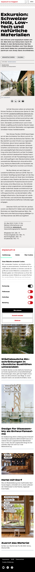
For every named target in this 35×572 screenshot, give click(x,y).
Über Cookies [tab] (28, 255)
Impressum (5, 559)
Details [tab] (17, 255)
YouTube (3, 567)
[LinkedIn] (16, 101)
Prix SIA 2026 (9, 500)
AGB (12, 559)
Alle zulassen (18, 310)
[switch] (30, 291)
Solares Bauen (10, 511)
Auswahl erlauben (17, 315)
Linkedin (7, 567)
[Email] (19, 101)
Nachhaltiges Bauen (12, 391)
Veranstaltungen (8, 57)
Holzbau (20, 57)
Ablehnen (17, 320)
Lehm (7, 502)
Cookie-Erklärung (7, 562)
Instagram (12, 567)
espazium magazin (11, 386)
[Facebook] (12, 101)
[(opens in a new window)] (23, 101)
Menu (32, 1)
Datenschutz (20, 559)
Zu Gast (7, 455)
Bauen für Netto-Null (13, 508)
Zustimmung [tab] (6, 255)
